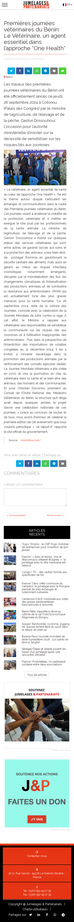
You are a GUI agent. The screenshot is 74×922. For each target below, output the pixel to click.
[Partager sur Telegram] (45, 70)
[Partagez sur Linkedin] (39, 914)
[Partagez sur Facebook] (47, 914)
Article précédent (16, 515)
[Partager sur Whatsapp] (37, 70)
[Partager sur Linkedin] (28, 70)
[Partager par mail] (54, 70)
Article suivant (55, 515)
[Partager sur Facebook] (20, 70)
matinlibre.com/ (31, 440)
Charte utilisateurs (35, 909)
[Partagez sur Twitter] (30, 914)
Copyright (15, 904)
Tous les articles (37, 674)
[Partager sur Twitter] (11, 70)
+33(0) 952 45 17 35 (39, 890)
